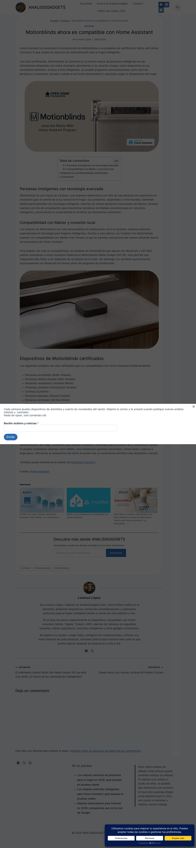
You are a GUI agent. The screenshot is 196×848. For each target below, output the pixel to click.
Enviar (11, 436)
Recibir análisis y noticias (21, 423)
